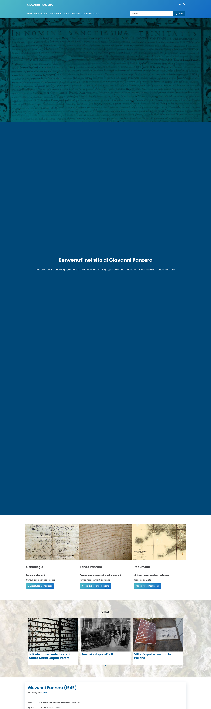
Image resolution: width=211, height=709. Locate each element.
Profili (44, 692)
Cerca (180, 13)
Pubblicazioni (41, 13)
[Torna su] (206, 704)
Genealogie (56, 13)
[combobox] (151, 13)
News (29, 13)
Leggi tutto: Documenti (148, 585)
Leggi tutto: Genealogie (40, 585)
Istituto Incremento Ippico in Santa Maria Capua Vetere (50, 656)
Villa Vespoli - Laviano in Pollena (152, 656)
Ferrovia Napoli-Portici (98, 654)
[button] (105, 588)
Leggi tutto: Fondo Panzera (96, 585)
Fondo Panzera (72, 13)
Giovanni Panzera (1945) (52, 687)
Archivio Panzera (90, 13)
